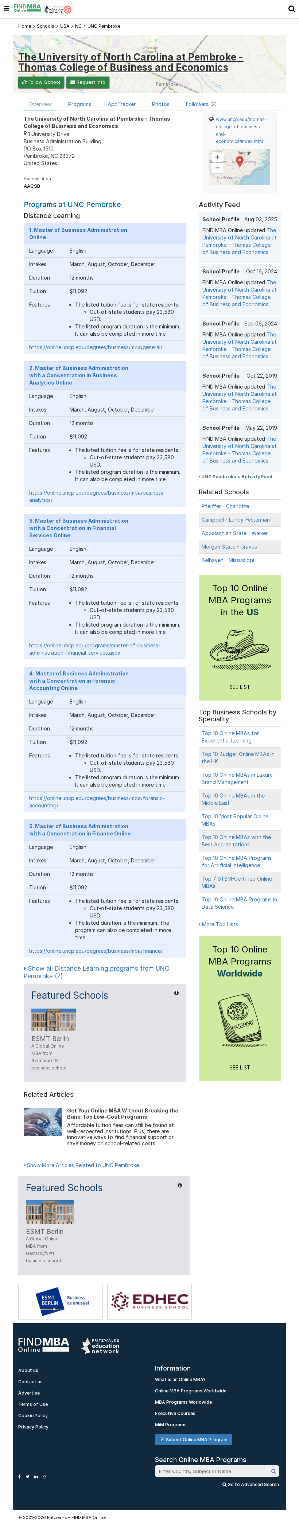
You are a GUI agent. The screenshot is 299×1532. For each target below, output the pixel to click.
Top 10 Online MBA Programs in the (240, 600)
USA (64, 26)
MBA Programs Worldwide (183, 1402)
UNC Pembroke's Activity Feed (236, 476)
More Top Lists (219, 924)
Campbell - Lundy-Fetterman (236, 519)
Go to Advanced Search (252, 1484)
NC (78, 26)
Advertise (29, 1393)
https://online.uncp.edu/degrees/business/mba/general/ (95, 347)
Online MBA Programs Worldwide (190, 1390)
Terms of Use (33, 1404)
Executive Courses (175, 1413)
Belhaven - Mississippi (228, 560)
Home (24, 26)
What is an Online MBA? (180, 1379)
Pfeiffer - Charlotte (225, 506)
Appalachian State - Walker (235, 533)
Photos (161, 104)
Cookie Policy (33, 1415)
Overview (40, 104)
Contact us (30, 1381)
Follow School (43, 82)
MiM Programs (171, 1424)
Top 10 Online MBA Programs (240, 961)
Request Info (90, 82)
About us (28, 1370)
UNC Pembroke (104, 26)
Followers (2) (201, 104)
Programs (79, 104)
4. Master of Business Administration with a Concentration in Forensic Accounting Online (79, 680)
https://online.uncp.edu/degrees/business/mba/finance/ (96, 951)
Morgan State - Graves (229, 546)
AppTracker (122, 104)
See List (240, 687)
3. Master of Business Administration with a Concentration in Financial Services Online (78, 528)
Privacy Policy (33, 1427)
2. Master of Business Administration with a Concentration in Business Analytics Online (78, 375)
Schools (45, 26)
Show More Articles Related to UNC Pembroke (82, 1165)
